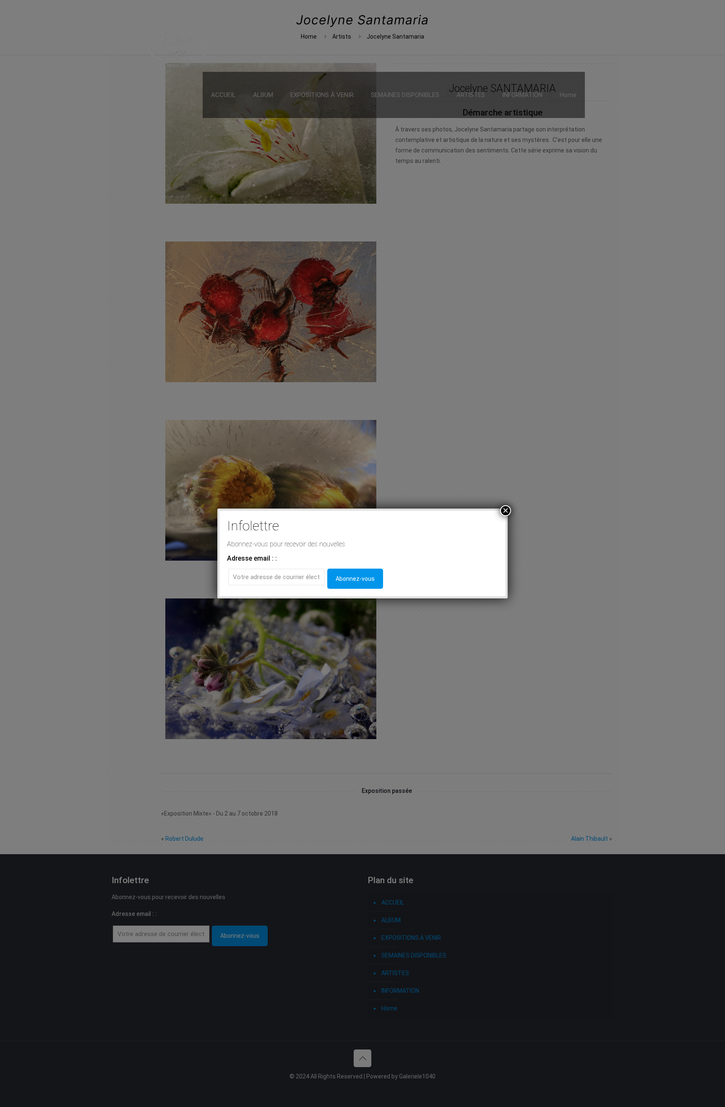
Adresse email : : (252, 558)
